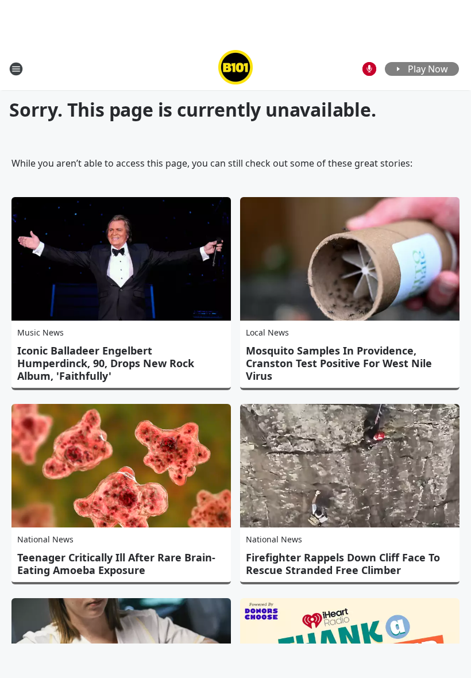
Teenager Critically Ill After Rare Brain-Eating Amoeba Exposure (116, 563)
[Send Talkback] (369, 69)
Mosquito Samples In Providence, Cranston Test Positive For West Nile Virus (339, 363)
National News (45, 539)
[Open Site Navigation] (16, 69)
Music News (40, 332)
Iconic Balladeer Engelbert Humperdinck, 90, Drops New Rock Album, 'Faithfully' (105, 363)
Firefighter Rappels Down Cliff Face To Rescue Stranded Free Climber (343, 563)
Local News (267, 332)
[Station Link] (235, 68)
